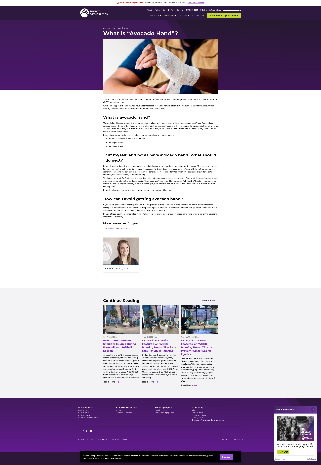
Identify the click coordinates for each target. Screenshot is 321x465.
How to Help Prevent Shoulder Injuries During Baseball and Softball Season (119, 345)
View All (206, 300)
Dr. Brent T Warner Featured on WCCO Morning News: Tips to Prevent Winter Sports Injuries (196, 347)
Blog (115, 337)
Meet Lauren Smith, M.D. (119, 228)
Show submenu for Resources (175, 16)
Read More (109, 382)
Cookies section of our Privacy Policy (105, 458)
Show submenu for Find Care (160, 16)
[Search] (204, 17)
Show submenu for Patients (188, 16)
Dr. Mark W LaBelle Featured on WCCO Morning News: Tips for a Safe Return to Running (159, 345)
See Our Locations (196, 3)
